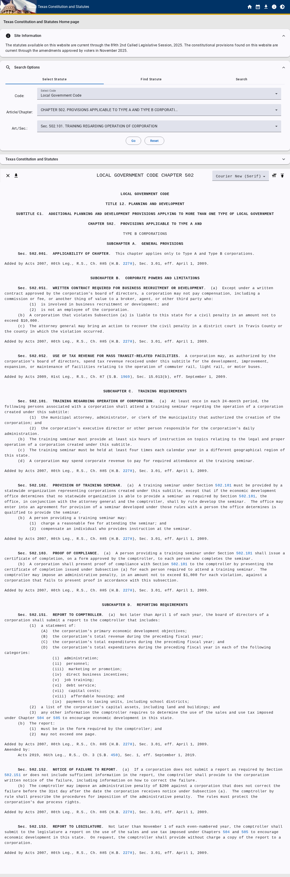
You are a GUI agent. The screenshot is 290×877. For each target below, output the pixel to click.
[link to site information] (274, 7)
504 (40, 718)
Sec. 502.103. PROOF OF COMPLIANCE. (58, 553)
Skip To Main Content (167, 7)
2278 (127, 264)
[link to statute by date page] (258, 7)
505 (56, 718)
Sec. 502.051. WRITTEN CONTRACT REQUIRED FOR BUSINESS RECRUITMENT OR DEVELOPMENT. (112, 288)
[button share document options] (16, 176)
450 (114, 755)
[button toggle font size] (274, 176)
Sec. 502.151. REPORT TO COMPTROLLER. (61, 615)
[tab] (54, 79)
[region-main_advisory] (145, 36)
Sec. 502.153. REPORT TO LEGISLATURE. (61, 827)
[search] (145, 67)
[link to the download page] (266, 7)
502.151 (13, 775)
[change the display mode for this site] (282, 7)
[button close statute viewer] (8, 176)
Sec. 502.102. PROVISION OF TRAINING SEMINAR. (70, 486)
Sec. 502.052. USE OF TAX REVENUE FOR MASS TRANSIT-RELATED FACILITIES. (99, 356)
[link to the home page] (250, 7)
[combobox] (159, 95)
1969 (125, 377)
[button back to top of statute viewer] (282, 176)
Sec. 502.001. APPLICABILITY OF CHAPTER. (64, 254)
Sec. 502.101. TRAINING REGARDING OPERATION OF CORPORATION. (86, 401)
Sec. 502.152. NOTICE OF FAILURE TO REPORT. (68, 770)
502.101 (223, 486)
